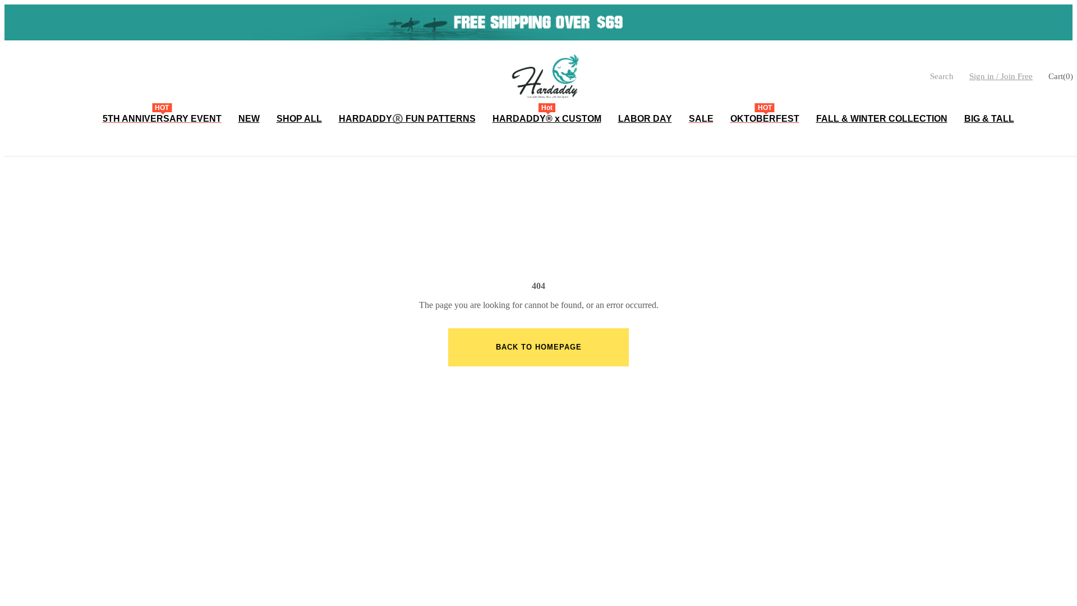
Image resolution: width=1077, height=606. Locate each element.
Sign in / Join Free (1001, 76)
